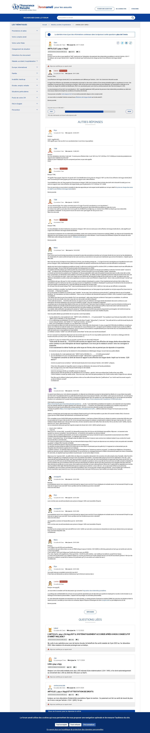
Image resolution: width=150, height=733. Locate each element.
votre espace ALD (67, 94)
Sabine (56, 71)
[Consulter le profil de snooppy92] (50, 480)
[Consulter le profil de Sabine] (50, 74)
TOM (55, 148)
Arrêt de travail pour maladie (56, 667)
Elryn (55, 130)
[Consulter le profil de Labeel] (50, 631)
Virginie (56, 220)
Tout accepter (61, 725)
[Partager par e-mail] (126, 43)
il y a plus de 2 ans (59, 479)
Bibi (55, 388)
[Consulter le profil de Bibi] (50, 392)
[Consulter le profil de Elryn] (50, 134)
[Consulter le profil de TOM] (50, 152)
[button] (75, 11)
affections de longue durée (83, 97)
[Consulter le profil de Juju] (50, 661)
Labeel (56, 628)
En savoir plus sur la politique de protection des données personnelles (75, 729)
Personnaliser (88, 725)
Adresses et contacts (79, 237)
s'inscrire (135, 9)
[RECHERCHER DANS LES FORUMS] (132, 18)
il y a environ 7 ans (59, 151)
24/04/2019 (72, 133)
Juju (55, 658)
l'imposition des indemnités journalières (94, 590)
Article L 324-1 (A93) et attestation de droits (70, 691)
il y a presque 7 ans (59, 250)
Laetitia (56, 581)
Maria (55, 248)
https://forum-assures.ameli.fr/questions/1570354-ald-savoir (104, 399)
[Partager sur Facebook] (118, 43)
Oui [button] (52, 111)
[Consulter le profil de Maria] (50, 251)
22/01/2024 (72, 479)
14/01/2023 (72, 391)
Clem (55, 42)
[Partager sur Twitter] (122, 43)
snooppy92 (57, 477)
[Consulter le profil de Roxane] (50, 172)
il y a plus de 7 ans (59, 73)
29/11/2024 (72, 73)
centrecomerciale (59, 685)
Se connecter (121, 9)
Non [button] (130, 112)
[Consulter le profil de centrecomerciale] (50, 689)
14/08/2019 (72, 151)
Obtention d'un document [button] (21, 55)
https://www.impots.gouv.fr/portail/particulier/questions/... (65, 404)
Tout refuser (75, 725)
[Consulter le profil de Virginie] (50, 223)
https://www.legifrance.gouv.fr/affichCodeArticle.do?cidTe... (78, 409)
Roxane (56, 168)
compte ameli (106, 600)
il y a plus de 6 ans (59, 391)
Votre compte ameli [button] (19, 37)
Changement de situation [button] (21, 49)
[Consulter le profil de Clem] (50, 46)
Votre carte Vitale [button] (18, 43)
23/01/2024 (72, 511)
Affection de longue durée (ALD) (57, 51)
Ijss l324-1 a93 (55, 664)
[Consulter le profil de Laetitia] (50, 585)
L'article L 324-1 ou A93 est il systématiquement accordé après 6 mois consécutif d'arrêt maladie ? (89, 635)
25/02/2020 (72, 250)
